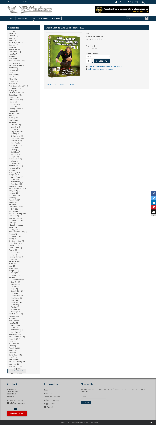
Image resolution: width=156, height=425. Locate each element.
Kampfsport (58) (15, 270)
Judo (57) (12, 115)
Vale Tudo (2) (14, 364)
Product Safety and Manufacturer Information (105, 67)
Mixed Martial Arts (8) (17, 337)
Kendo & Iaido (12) (16, 314)
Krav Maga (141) (15, 172)
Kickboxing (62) (14, 168)
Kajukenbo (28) (14, 120)
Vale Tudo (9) (14, 216)
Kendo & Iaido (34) (16, 166)
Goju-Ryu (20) (16, 125)
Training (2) (15, 150)
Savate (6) (12, 352)
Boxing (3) (12, 239)
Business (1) (13, 45)
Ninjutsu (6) (13, 72)
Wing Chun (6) (16, 332)
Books (12, 31)
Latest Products (16, 373)
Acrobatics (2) (14, 68)
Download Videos (16, 225)
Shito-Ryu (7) (15, 300)
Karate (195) (13, 277)
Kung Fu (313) (14, 175)
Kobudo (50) (13, 170)
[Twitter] (153, 198)
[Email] (153, 211)
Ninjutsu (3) (13, 341)
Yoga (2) (14, 254)
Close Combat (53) (16, 99)
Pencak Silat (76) (15, 200)
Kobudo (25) (13, 318)
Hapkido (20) (13, 111)
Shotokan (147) (16, 147)
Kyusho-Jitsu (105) (15, 186)
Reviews (71, 84)
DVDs (12, 77)
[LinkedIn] (153, 202)
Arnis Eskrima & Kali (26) (18, 232)
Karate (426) (13, 122)
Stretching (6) (15, 252)
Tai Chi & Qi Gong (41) (17, 362)
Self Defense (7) (15, 52)
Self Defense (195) (16, 207)
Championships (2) (17, 280)
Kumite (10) (15, 134)
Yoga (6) (14, 106)
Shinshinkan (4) (16, 141)
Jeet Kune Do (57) (15, 113)
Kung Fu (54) (13, 323)
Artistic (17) (13, 84)
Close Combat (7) (15, 248)
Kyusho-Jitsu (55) (15, 334)
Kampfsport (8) (14, 56)
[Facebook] (153, 193)
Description (51, 84)
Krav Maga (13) (14, 63)
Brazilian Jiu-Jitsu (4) (16, 42)
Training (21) (15, 275)
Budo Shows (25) (15, 243)
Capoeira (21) (14, 245)
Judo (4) (12, 38)
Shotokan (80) (16, 305)
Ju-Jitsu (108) (13, 118)
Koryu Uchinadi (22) (18, 131)
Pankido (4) (13, 58)
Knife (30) (14, 209)
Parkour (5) (13, 197)
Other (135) (15, 161)
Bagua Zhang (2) (17, 325)
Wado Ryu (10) (16, 311)
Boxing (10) (13, 90)
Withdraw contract (17, 413)
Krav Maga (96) (14, 321)
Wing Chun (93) (16, 184)
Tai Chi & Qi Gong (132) (17, 213)
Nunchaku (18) (14, 195)
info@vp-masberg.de (17, 403)
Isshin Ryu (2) (15, 284)
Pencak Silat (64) (15, 348)
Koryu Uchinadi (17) (18, 291)
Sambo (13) (13, 350)
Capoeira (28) (14, 97)
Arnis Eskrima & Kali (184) (18, 86)
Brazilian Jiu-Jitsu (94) (16, 93)
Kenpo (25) (15, 156)
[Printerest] (153, 207)
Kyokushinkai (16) (17, 296)
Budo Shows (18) (15, 95)
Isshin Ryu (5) (15, 127)
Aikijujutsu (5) (16, 81)
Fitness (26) (13, 250)
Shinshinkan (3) (16, 298)
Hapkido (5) (13, 259)
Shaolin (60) (15, 179)
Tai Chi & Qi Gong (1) (17, 65)
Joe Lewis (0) (15, 286)
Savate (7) (12, 204)
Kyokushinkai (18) (17, 136)
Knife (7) (14, 357)
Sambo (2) (13, 40)
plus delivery (94, 48)
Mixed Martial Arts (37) (17, 188)
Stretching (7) (15, 104)
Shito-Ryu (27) (16, 143)
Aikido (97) (13, 79)
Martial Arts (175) (15, 159)
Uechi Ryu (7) (15, 152)
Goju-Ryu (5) (15, 282)
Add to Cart (103, 61)
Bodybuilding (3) (15, 88)
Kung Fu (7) (13, 54)
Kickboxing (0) (14, 70)
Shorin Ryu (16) (16, 302)
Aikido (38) (13, 227)
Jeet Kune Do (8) (15, 261)
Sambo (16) (13, 202)
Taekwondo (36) (15, 211)
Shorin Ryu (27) (16, 145)
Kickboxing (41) (14, 316)
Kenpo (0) (14, 289)
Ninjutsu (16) (13, 193)
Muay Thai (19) (14, 339)
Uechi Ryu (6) (15, 309)
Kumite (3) (14, 293)
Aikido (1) (12, 33)
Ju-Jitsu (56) (13, 264)
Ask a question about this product (101, 69)
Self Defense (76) (15, 355)
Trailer (61, 84)
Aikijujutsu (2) (16, 229)
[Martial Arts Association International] (122, 9)
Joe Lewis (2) (15, 129)
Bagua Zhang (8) (17, 177)
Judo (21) (12, 266)
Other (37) (14, 273)
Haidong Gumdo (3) (16, 109)
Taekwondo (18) (15, 359)
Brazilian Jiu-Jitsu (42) (16, 241)
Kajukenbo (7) (14, 268)
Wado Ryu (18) (16, 154)
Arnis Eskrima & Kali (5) (17, 61)
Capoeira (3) (13, 36)
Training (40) (15, 163)
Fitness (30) (13, 102)
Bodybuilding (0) (15, 236)
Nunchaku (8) (14, 343)
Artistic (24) (13, 234)
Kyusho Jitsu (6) (14, 49)
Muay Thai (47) (14, 191)
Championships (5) (17, 138)
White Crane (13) (17, 182)
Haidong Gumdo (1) (16, 257)
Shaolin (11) (15, 327)
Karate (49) (13, 47)
